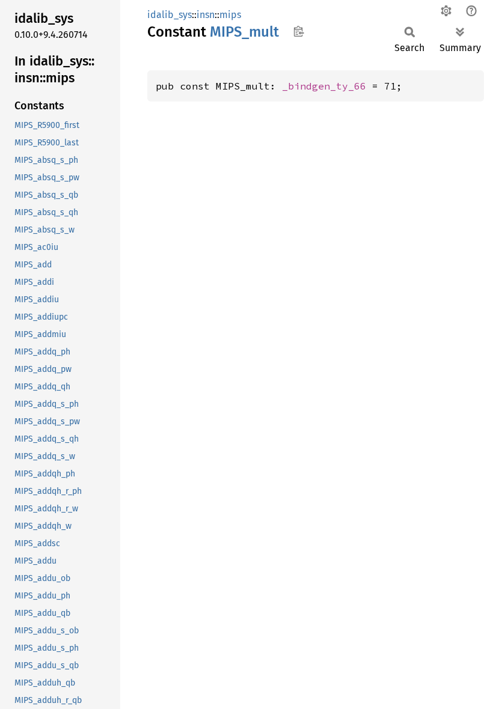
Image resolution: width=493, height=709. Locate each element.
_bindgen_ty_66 (324, 86)
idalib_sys (169, 14)
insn (206, 14)
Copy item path (298, 31)
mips (230, 14)
